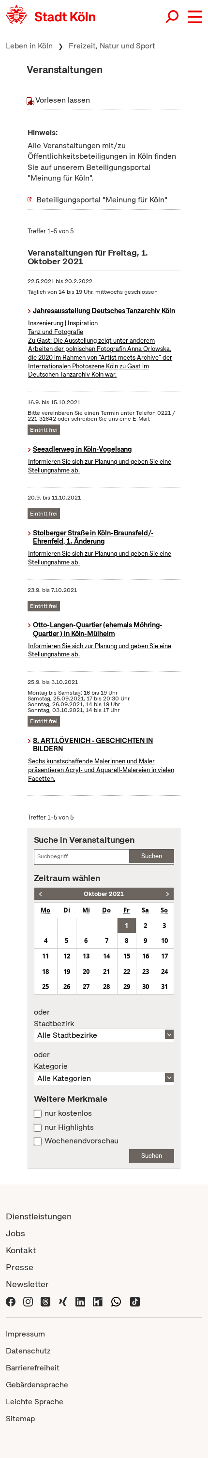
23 (145, 971)
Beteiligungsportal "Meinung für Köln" (101, 200)
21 (106, 971)
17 (164, 956)
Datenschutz (28, 1351)
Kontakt (21, 1250)
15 (126, 956)
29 (126, 986)
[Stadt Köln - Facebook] (10, 1300)
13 (86, 956)
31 (164, 986)
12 (66, 956)
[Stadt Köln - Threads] (45, 1300)
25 (45, 986)
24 (164, 971)
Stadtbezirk (54, 1018)
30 (145, 986)
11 (45, 956)
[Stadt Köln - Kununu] (98, 1300)
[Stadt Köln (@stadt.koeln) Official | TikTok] (135, 1300)
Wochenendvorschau (82, 1141)
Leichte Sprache (34, 1402)
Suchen (151, 856)
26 (66, 986)
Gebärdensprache (37, 1385)
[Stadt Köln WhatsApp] (116, 1300)
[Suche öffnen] (172, 17)
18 (45, 971)
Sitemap (20, 1418)
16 (145, 956)
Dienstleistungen (39, 1216)
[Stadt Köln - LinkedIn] (80, 1300)
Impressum (25, 1334)
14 (106, 956)
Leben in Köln (29, 46)
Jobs (15, 1233)
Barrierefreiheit (32, 1368)
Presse (19, 1267)
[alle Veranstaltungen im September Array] (40, 894)
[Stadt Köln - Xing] (63, 1300)
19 (66, 971)
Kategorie (51, 1060)
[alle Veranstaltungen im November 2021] (168, 894)
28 (106, 986)
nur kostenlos (68, 1113)
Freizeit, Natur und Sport (112, 46)
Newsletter (27, 1284)
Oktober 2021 (104, 894)
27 (86, 986)
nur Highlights (69, 1127)
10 (164, 940)
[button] (195, 17)
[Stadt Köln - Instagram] (28, 1300)
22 (126, 971)
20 (86, 971)
